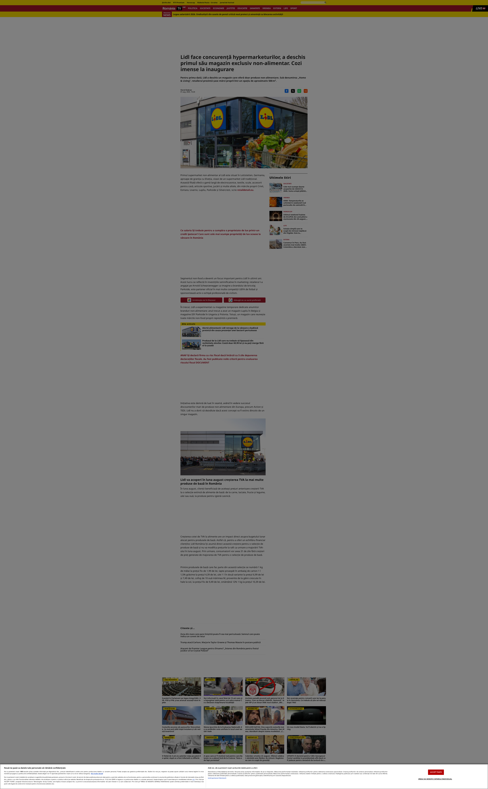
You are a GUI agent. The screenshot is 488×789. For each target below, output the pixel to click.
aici (193, 779)
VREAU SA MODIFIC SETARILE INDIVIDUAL (435, 779)
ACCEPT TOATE (436, 772)
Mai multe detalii (97, 773)
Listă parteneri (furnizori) (217, 778)
